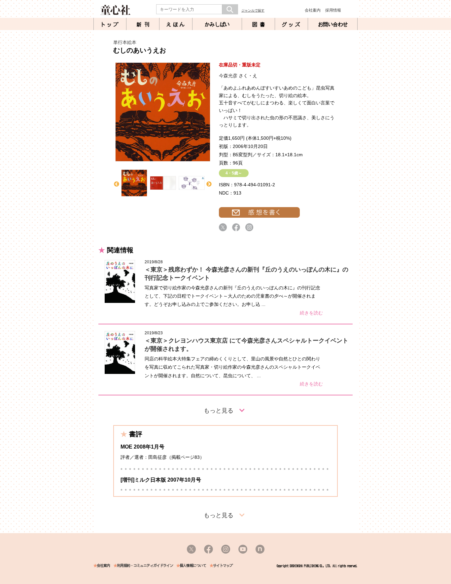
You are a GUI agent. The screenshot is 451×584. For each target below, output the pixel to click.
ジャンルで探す (252, 10)
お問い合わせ (333, 24)
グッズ (291, 24)
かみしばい (217, 24)
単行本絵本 (124, 42)
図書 (260, 24)
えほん (176, 24)
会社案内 (313, 10)
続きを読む (311, 312)
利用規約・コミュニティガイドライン (145, 565)
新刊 (144, 24)
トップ (110, 24)
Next (209, 184)
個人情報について (193, 565)
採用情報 (333, 10)
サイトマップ (223, 565)
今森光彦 (228, 75)
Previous (116, 184)
